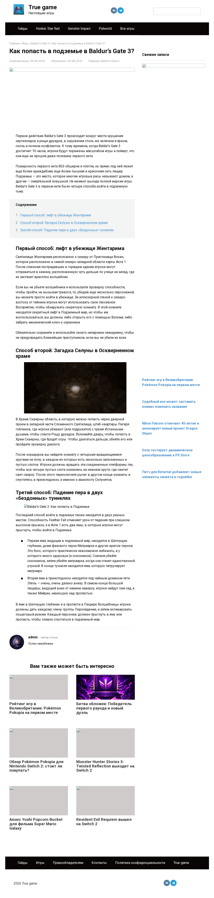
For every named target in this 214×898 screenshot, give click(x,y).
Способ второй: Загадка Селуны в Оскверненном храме (64, 223)
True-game (181, 863)
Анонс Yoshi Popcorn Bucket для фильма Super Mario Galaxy (35, 824)
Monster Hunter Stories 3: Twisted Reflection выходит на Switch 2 (105, 766)
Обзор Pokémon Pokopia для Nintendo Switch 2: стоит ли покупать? (36, 766)
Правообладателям (68, 863)
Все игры (127, 29)
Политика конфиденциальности (140, 863)
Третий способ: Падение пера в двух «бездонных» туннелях (67, 230)
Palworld (105, 29)
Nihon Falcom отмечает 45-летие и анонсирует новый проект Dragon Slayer (170, 428)
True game (42, 7)
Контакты (99, 863)
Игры (40, 863)
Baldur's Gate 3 (110, 61)
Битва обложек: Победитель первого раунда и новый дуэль (104, 708)
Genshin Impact (79, 29)
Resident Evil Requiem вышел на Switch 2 (104, 821)
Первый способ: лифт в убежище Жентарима (55, 215)
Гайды (23, 29)
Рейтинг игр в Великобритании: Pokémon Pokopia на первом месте (35, 708)
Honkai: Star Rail (48, 29)
